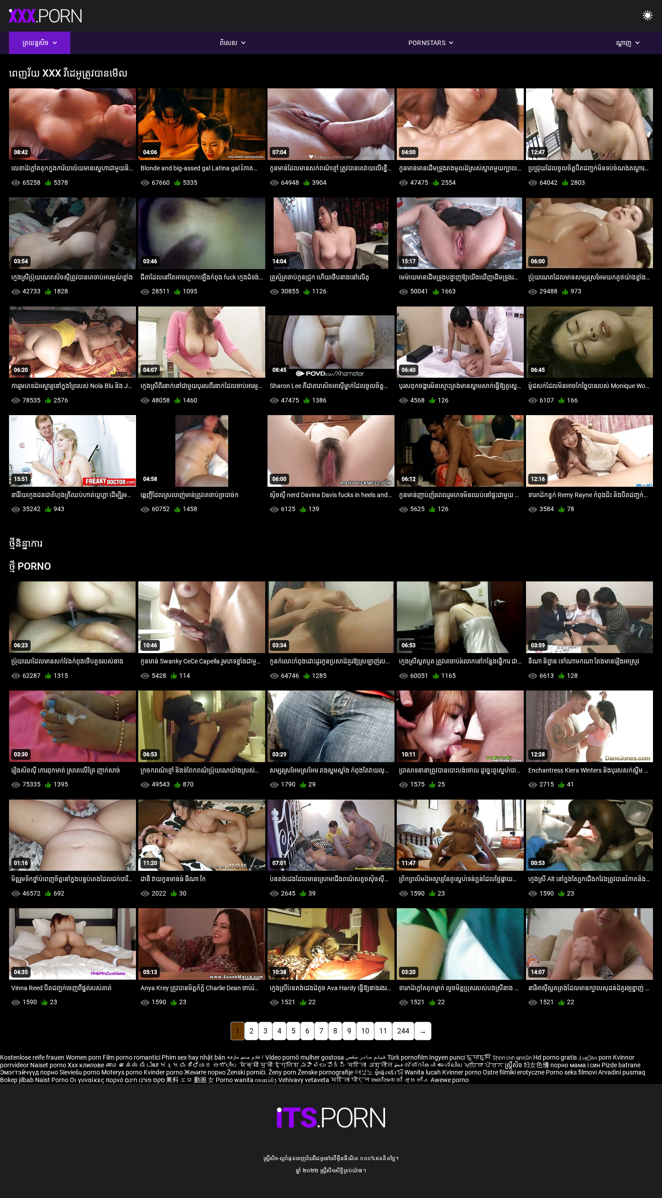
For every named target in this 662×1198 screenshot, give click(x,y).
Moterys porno (122, 1072)
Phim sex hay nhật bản (193, 1057)
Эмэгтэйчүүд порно (29, 1072)
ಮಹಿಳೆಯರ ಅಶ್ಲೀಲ (210, 1065)
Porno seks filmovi (571, 1072)
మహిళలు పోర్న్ (323, 1065)
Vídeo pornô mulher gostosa (304, 1057)
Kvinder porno (164, 1072)
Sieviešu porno (80, 1072)
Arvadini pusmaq (621, 1072)
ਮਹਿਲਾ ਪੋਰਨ (484, 1065)
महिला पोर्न (351, 1080)
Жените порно (205, 1072)
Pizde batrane (621, 1065)
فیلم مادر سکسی (365, 1057)
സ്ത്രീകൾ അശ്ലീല (434, 1065)
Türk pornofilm (407, 1057)
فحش (399, 1065)
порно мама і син (575, 1065)
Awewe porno (450, 1080)
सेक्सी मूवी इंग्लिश (269, 1065)
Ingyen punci (447, 1057)
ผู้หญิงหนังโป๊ (389, 1072)
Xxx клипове (86, 1065)
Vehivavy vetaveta (304, 1080)
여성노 (364, 1072)
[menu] (647, 16)
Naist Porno (52, 1080)
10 (365, 1031)
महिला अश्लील (370, 1065)
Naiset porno (49, 1065)
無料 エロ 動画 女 (190, 1080)
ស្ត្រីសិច (514, 1065)
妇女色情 (537, 1065)
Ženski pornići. (247, 1072)
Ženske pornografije (326, 1072)
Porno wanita (235, 1080)
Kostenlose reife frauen (32, 1057)
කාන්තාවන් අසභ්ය (401, 1080)
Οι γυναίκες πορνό (97, 1080)
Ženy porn (283, 1072)
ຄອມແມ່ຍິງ (266, 1080)
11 (383, 1031)
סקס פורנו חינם (145, 1080)
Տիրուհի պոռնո (513, 1057)
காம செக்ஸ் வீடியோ (132, 1065)
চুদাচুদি (478, 1057)
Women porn (84, 1057)
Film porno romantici (131, 1057)
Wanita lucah (423, 1072)
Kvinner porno (462, 1072)
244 (403, 1031)
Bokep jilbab (17, 1080)
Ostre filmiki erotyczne (513, 1072)
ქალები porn (595, 1057)
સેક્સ (169, 1065)
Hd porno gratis (555, 1057)
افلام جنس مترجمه (245, 1057)
